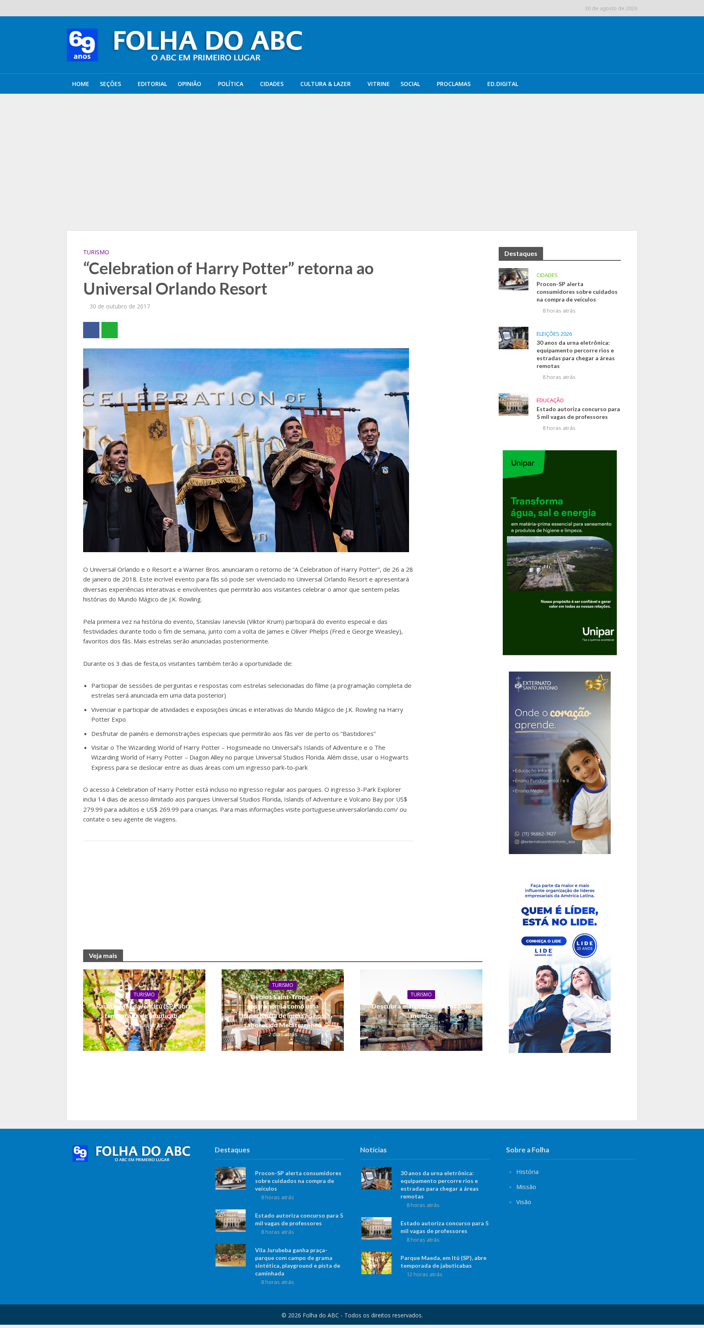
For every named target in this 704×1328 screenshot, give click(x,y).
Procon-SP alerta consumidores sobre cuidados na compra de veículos (274, 111)
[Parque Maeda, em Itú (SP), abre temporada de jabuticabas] (376, 1262)
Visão (523, 1202)
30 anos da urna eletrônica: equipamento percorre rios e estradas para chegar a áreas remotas (303, 130)
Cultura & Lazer (325, 84)
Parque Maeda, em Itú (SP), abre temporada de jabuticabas (144, 1010)
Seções (110, 84)
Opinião (189, 84)
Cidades (272, 84)
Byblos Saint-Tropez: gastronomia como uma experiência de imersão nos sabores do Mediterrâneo (283, 1010)
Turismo (96, 252)
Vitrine (378, 84)
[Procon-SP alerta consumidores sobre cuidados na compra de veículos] (127, 111)
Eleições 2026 (554, 333)
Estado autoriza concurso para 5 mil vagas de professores (578, 412)
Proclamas (454, 84)
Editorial (152, 84)
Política (230, 84)
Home (80, 84)
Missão (526, 1187)
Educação (550, 400)
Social (410, 84)
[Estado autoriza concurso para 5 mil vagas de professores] (513, 404)
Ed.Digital (502, 84)
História (527, 1171)
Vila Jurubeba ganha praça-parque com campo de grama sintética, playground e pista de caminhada (297, 1262)
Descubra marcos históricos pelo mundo (421, 1010)
